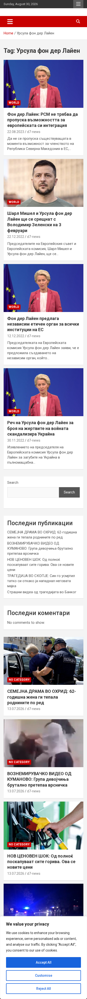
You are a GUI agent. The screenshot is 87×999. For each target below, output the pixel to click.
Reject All (43, 989)
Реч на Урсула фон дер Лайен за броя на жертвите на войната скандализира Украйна (40, 428)
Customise (43, 975)
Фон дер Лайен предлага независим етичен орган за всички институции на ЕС (43, 324)
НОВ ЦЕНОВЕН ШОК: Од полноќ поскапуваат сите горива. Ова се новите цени (40, 564)
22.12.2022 (15, 237)
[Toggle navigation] (10, 21)
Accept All (43, 962)
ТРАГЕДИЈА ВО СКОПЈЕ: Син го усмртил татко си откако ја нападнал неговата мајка (41, 581)
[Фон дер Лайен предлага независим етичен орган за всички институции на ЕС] (43, 288)
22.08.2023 (15, 132)
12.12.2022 (15, 336)
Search (12, 482)
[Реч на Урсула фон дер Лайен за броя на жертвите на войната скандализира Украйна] (43, 392)
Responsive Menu (78, 4)
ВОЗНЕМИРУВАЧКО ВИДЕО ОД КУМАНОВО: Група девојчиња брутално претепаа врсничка (40, 548)
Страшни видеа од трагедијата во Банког (41, 592)
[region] (43, 957)
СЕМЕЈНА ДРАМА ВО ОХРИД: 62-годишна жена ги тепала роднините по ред (41, 697)
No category (19, 679)
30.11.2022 (15, 440)
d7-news (33, 132)
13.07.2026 (15, 709)
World (14, 102)
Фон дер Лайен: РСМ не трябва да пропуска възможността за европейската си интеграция (42, 120)
